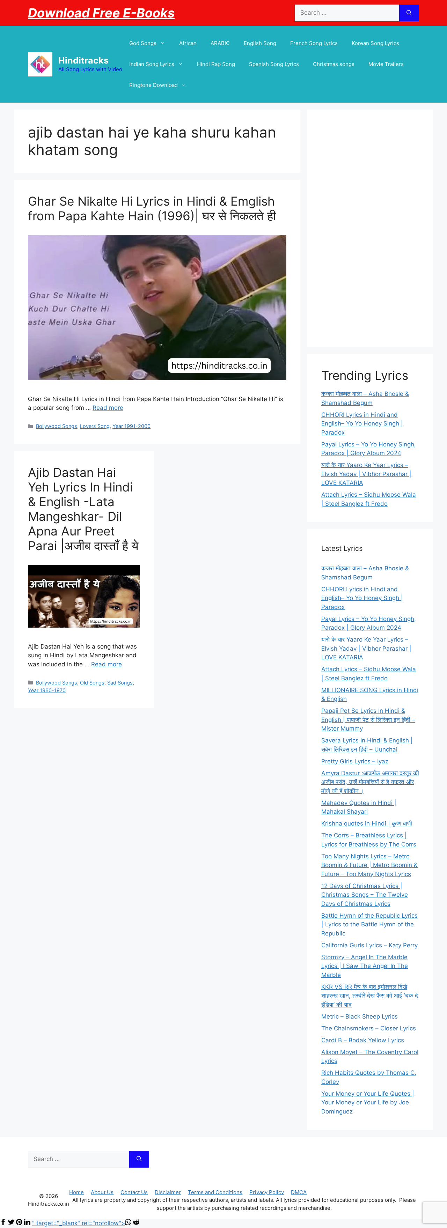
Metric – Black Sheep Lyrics (359, 1016)
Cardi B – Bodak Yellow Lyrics (362, 1040)
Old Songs (92, 683)
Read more (108, 407)
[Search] (409, 13)
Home (76, 1192)
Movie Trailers (386, 64)
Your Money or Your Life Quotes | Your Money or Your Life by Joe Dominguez (367, 1102)
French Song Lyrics (314, 43)
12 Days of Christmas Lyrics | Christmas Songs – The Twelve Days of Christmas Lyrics (364, 894)
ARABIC (220, 43)
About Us (102, 1192)
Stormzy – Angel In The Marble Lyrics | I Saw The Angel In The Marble (364, 966)
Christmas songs (333, 64)
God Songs (142, 43)
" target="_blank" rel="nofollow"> (78, 1223)
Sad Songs (120, 683)
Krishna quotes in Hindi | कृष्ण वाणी (366, 823)
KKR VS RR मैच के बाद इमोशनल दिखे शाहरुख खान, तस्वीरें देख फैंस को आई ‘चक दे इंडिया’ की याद (369, 995)
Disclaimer (168, 1192)
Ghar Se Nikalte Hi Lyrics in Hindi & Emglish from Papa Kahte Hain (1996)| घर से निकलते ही (152, 208)
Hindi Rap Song (216, 64)
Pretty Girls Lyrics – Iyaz (354, 761)
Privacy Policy (266, 1192)
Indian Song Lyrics (151, 64)
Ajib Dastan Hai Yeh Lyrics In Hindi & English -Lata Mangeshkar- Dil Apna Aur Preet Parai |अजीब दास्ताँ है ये (83, 509)
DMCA (299, 1192)
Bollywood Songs (56, 426)
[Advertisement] (370, 228)
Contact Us (134, 1192)
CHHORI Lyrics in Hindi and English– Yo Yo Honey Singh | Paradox (362, 423)
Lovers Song (95, 426)
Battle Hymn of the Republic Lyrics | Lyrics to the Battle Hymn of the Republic (369, 924)
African (188, 43)
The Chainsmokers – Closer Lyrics (368, 1028)
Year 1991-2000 (131, 426)
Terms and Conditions (215, 1192)
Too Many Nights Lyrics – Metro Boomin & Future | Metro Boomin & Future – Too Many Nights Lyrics (369, 865)
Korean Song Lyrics (375, 43)
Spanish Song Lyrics (274, 64)
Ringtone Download (153, 85)
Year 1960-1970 (47, 690)
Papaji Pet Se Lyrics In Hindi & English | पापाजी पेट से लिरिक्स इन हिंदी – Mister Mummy (368, 719)
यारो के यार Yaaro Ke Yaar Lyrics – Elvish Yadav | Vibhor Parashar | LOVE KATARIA (366, 473)
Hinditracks (83, 60)
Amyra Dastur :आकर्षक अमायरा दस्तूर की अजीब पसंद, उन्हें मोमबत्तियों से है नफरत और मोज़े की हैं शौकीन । (370, 782)
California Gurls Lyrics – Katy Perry (369, 945)
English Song (260, 43)
